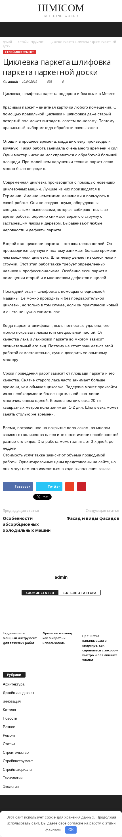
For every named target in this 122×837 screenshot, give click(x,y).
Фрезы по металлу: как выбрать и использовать (58, 638)
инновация (12, 701)
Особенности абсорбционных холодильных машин (27, 524)
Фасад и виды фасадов (92, 518)
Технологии (12, 778)
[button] (113, 29)
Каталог (9, 710)
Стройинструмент (19, 52)
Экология (11, 786)
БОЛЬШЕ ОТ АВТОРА (79, 593)
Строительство (16, 752)
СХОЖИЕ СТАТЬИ (40, 593)
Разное (9, 727)
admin (13, 81)
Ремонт (9, 735)
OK (71, 830)
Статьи (9, 744)
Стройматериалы (17, 769)
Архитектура (13, 684)
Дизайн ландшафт (18, 693)
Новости (10, 718)
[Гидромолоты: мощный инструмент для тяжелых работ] (21, 615)
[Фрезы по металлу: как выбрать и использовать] (61, 615)
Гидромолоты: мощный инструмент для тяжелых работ (20, 638)
